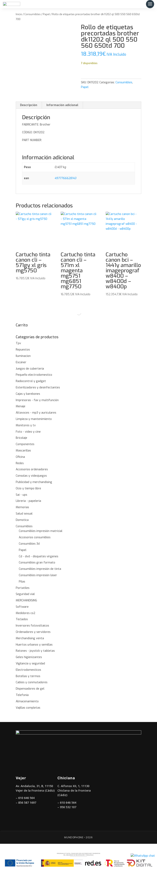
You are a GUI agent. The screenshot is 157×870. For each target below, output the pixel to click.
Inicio (19, 14)
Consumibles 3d (29, 544)
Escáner (21, 362)
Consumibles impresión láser (38, 575)
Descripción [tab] (28, 105)
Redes (20, 463)
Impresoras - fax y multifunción (37, 400)
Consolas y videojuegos (31, 476)
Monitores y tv (26, 425)
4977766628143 (65, 178)
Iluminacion (23, 356)
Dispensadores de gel (30, 689)
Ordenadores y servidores (33, 632)
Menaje (20, 406)
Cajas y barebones (28, 394)
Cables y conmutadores (31, 682)
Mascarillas (23, 451)
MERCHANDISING (26, 600)
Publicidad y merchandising (34, 482)
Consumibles (32, 14)
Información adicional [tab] (62, 105)
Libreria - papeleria (28, 501)
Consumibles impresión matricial (40, 531)
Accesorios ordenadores (32, 469)
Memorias (22, 507)
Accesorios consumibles (34, 537)
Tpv (18, 343)
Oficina (20, 457)
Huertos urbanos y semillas (34, 645)
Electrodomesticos (28, 670)
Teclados (22, 619)
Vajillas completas (28, 708)
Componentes (25, 444)
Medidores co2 (25, 613)
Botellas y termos (28, 676)
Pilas (22, 582)
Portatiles (22, 588)
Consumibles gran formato (37, 563)
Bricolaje (21, 438)
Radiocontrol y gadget (31, 381)
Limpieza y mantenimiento (34, 419)
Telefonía (22, 695)
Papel (46, 14)
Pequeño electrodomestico (34, 375)
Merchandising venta (30, 638)
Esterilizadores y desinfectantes (38, 387)
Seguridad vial (25, 594)
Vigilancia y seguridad (30, 663)
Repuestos (23, 350)
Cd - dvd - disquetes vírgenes (38, 556)
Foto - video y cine (28, 432)
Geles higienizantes (29, 657)
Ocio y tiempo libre (28, 488)
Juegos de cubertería (30, 369)
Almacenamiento (27, 701)
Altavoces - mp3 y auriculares (36, 413)
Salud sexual (24, 514)
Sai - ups (21, 495)
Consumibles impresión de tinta (40, 569)
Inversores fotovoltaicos (32, 626)
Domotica (22, 520)
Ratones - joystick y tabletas (35, 651)
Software (22, 607)
